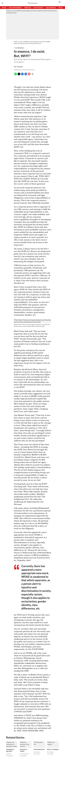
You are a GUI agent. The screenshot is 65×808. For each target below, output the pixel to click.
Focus (60, 7)
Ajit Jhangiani (18, 67)
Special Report (51, 7)
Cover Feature (38, 7)
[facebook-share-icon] (22, 75)
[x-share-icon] (19, 75)
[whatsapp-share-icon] (15, 75)
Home (4, 7)
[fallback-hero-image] (12, 744)
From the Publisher (15, 7)
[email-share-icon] (29, 75)
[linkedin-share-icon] (25, 75)
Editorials (27, 7)
